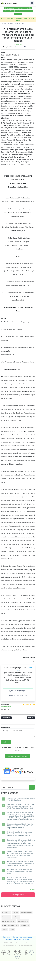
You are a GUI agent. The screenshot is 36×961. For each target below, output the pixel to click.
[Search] (32, 787)
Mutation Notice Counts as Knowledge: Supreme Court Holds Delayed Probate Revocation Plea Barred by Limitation (19, 834)
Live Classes (10, 8)
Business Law (6, 913)
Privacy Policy (17, 939)
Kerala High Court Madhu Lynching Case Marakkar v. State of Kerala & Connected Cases (19, 871)
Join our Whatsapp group (18, 695)
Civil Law (15, 913)
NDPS (18, 11)
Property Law (25, 925)
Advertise (19, 937)
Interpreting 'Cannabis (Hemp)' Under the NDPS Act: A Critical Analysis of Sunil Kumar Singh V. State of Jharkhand (21, 826)
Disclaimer (9, 939)
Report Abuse (29, 704)
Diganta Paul (18, 44)
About (4, 937)
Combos (20, 8)
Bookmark (28, 47)
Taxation (4, 930)
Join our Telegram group (18, 691)
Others (12, 930)
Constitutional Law (26, 913)
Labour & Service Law (8, 921)
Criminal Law (6, 917)
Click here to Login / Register (18, 756)
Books (29, 8)
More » (32, 890)
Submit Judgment (18, 895)
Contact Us (26, 939)
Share (18, 47)
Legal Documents (23, 921)
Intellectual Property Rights (10, 925)
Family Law (15, 917)
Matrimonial (27, 11)
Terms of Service (27, 937)
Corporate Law (6, 707)
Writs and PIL (9, 11)
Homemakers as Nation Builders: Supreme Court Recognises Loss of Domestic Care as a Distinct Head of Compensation (20, 863)
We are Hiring (11, 937)
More (17, 14)
